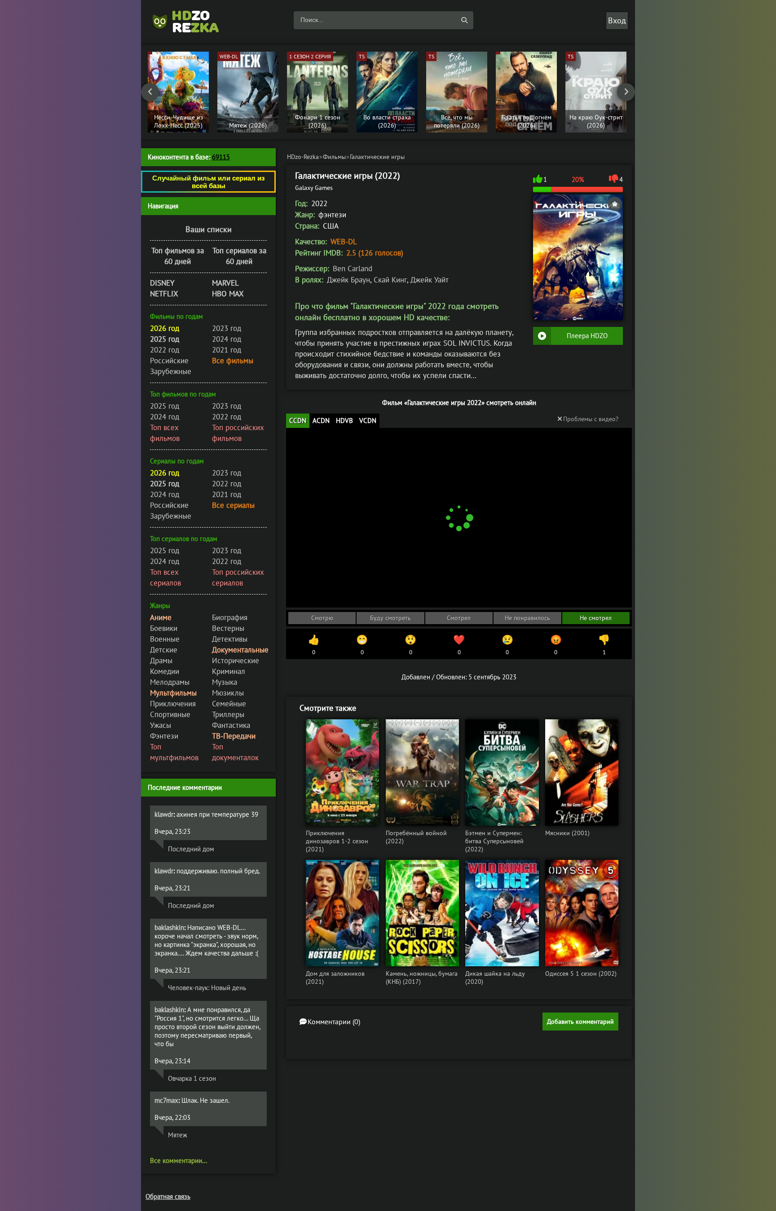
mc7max (166, 1100)
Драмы (161, 660)
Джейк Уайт (429, 280)
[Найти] (464, 20)
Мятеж (177, 1135)
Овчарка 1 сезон (192, 1078)
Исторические (235, 660)
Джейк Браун (348, 280)
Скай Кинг (390, 280)
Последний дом (191, 849)
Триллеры (228, 714)
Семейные (229, 704)
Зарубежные (170, 371)
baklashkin (169, 927)
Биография (229, 617)
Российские (169, 361)
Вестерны (228, 628)
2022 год (164, 350)
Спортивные (170, 714)
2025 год (164, 406)
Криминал (228, 671)
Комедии (164, 671)
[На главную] (190, 20)
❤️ (459, 645)
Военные (165, 639)
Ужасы (160, 725)
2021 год (226, 350)
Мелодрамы (170, 682)
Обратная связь (168, 1196)
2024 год (226, 339)
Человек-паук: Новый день (207, 987)
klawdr (163, 814)
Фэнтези (164, 736)
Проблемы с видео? (590, 419)
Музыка (224, 682)
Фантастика (231, 725)
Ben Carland (352, 268)
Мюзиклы (228, 693)
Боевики (163, 628)
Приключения (173, 704)
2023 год (226, 328)
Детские (163, 650)
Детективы (229, 639)
